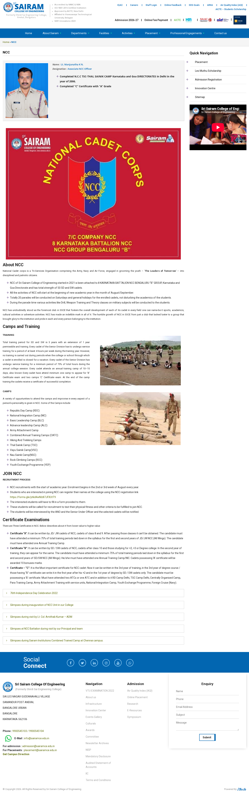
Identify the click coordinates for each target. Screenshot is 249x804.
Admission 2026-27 (126, 20)
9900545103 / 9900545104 (28, 731)
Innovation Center (96, 710)
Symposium (134, 716)
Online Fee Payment (156, 20)
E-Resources (134, 710)
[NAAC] (206, 19)
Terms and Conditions (98, 780)
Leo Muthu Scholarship (208, 70)
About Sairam (50, 33)
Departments (79, 33)
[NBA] (189, 19)
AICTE (177, 20)
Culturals (91, 723)
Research (132, 703)
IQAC (120, 5)
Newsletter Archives (97, 743)
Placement (151, 33)
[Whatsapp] (8, 738)
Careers (134, 5)
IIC (87, 773)
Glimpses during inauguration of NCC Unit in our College (41, 604)
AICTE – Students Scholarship (230, 9)
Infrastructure (94, 703)
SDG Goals (194, 5)
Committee (92, 736)
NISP (88, 749)
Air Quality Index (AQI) (231, 5)
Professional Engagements (186, 33)
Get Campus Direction (16, 754)
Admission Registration (208, 79)
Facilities (104, 33)
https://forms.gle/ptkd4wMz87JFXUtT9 (33, 497)
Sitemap (200, 97)
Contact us (220, 33)
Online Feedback (172, 5)
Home (28, 33)
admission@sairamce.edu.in (38, 746)
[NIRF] (223, 19)
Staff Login (151, 5)
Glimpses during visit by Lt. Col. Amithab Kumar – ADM (41, 616)
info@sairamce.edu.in (36, 738)
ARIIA (210, 5)
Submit (207, 737)
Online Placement (137, 697)
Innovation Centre (205, 88)
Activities (127, 33)
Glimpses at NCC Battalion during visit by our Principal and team (46, 628)
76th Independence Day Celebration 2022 (34, 593)
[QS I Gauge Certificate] (240, 19)
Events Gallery (94, 716)
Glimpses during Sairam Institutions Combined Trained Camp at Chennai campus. (56, 640)
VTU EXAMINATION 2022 (100, 690)
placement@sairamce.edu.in (40, 750)
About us (91, 697)
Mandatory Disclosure (98, 756)
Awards (90, 730)
